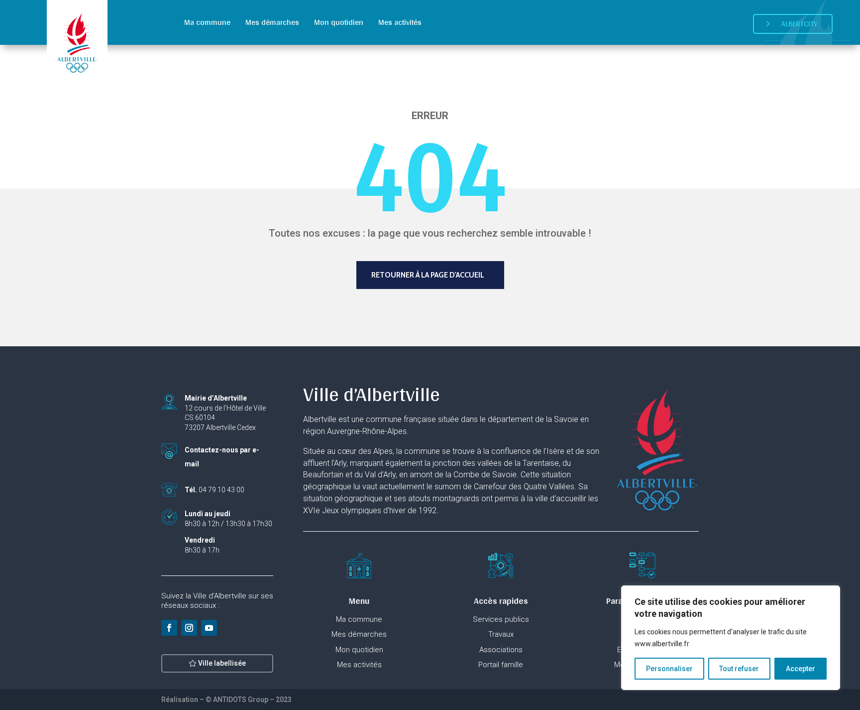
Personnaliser (669, 669)
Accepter (800, 669)
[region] (730, 637)
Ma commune (207, 22)
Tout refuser (739, 669)
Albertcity (799, 23)
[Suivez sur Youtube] (209, 628)
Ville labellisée (222, 663)
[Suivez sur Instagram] (189, 628)
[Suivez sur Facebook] (169, 628)
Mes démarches (272, 22)
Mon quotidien (338, 22)
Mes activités (400, 22)
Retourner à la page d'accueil (427, 275)
